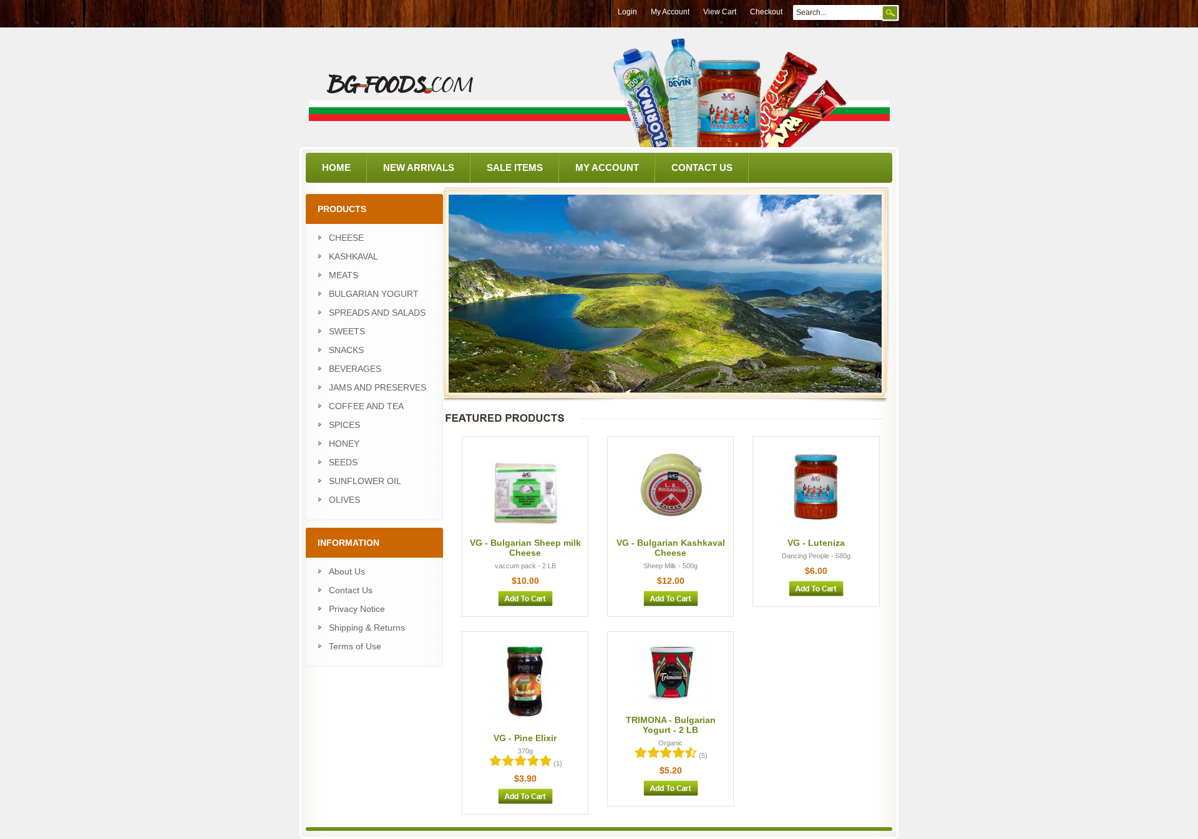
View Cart (719, 11)
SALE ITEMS (515, 167)
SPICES (344, 425)
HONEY (344, 444)
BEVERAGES (355, 369)
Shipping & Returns (367, 628)
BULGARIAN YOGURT (374, 294)
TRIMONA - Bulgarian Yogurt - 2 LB (671, 725)
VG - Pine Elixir (525, 738)
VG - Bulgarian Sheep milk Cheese (525, 548)
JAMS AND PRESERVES (377, 387)
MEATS (343, 275)
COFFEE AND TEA (366, 406)
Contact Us (351, 590)
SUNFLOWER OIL (365, 481)
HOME (336, 167)
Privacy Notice (357, 609)
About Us (347, 571)
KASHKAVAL (353, 256)
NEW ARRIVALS (418, 167)
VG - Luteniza (816, 543)
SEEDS (343, 462)
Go (890, 13)
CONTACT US (702, 167)
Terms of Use (355, 646)
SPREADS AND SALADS (377, 313)
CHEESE (346, 238)
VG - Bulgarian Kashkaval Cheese (670, 548)
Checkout (766, 11)
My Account (670, 11)
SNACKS (346, 350)
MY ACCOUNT (607, 167)
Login (627, 11)
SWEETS (347, 331)
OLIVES (344, 500)
